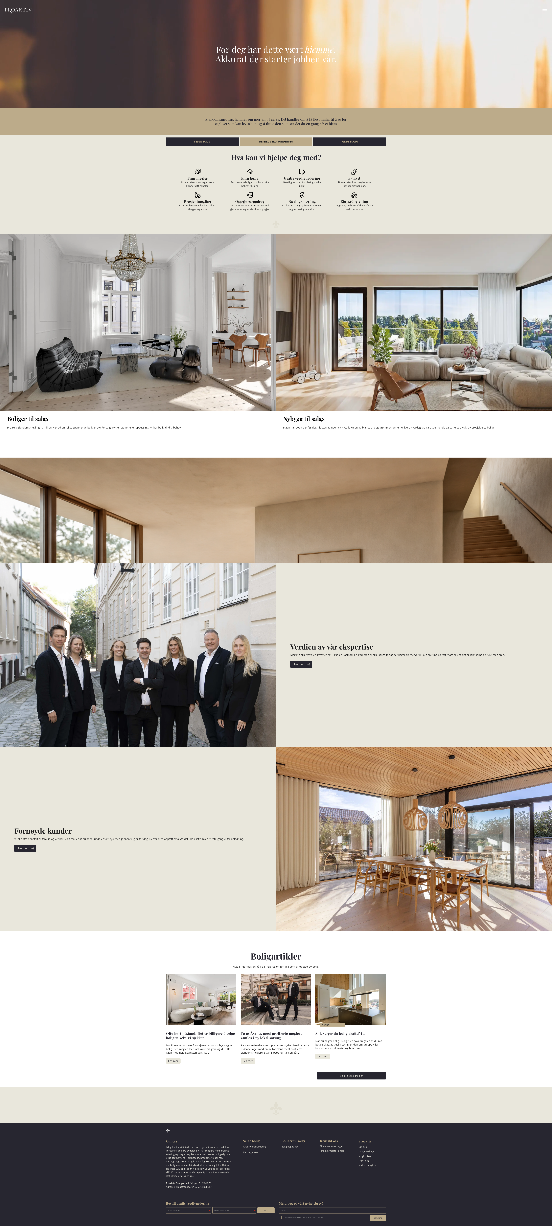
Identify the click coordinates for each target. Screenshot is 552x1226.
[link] (534, 11)
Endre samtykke (367, 1165)
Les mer (320, 1217)
